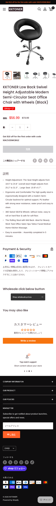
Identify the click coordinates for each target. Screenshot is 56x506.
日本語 (7, 448)
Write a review (28, 340)
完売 (28, 149)
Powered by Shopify (11, 500)
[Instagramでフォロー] (21, 462)
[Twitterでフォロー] (10, 462)
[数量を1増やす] (28, 127)
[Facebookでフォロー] (5, 462)
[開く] (39, 9)
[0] (51, 9)
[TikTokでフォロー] (32, 462)
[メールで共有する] (51, 161)
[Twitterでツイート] (46, 161)
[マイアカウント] (45, 9)
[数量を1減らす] (12, 127)
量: (4, 127)
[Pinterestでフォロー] (27, 462)
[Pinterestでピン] (40, 161)
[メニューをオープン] (4, 9)
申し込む (11, 434)
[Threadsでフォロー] (16, 462)
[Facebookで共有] (35, 161)
